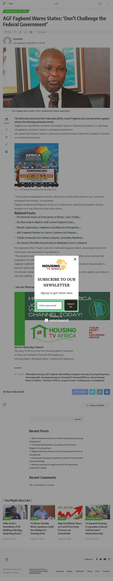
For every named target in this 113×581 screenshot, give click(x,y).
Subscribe (70, 305)
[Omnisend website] (56, 318)
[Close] (75, 259)
